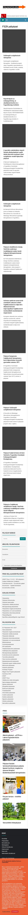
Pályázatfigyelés (7, 615)
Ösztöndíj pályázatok (8, 644)
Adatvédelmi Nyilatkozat (8, 853)
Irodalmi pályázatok (7, 695)
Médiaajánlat (5, 845)
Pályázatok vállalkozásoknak (10, 634)
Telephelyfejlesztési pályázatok (11, 648)
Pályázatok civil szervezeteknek (11, 640)
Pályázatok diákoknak (8, 636)
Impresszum (5, 849)
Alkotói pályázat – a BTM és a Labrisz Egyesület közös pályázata (12, 737)
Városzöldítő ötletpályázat (12, 823)
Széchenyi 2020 (6, 674)
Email (3, 559)
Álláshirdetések (6, 642)
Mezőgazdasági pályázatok (9, 653)
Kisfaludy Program (7, 669)
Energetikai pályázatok (8, 686)
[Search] (25, 19)
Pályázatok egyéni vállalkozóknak (11, 663)
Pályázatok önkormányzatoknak (11, 638)
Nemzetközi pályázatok (8, 703)
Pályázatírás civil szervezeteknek (11, 611)
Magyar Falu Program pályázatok (11, 672)
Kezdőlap (4, 838)
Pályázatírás (5, 598)
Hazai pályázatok (7, 629)
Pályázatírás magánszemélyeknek (11, 608)
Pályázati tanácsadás (8, 602)
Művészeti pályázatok (8, 665)
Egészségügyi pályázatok (9, 682)
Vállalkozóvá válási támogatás (10, 680)
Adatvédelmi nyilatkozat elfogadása (13, 565)
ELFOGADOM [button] (15, 911)
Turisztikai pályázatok (8, 657)
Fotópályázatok (6, 690)
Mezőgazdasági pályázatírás (10, 606)
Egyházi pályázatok (7, 684)
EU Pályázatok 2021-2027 (9, 627)
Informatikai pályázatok (8, 692)
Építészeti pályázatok (8, 688)
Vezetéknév (5, 554)
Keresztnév (5, 549)
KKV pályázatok (6, 646)
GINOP (4, 676)
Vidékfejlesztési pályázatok (10, 651)
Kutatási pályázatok (7, 697)
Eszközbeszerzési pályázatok (10, 655)
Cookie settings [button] (6, 911)
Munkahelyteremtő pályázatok (10, 661)
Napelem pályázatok (7, 699)
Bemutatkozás (6, 843)
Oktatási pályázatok (7, 701)
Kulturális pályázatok (8, 667)
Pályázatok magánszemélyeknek (11, 632)
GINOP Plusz (6, 678)
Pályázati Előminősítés (8, 600)
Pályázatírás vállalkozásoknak (10, 604)
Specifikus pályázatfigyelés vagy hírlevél (13, 617)
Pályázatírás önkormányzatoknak (11, 613)
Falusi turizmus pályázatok (9, 659)
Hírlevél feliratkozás (7, 847)
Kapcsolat (4, 851)
